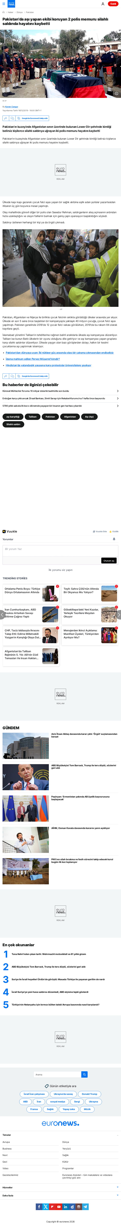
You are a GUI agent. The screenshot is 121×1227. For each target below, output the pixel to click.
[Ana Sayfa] (3, 12)
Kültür (65, 1161)
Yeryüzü (66, 1148)
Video (5, 1168)
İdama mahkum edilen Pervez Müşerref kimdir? (33, 359)
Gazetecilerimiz (10, 1175)
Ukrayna (93, 1101)
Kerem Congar (11, 106)
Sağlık (50, 1109)
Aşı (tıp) (89, 416)
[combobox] (61, 1074)
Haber (10, 12)
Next (5, 1155)
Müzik (87, 1109)
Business (7, 1148)
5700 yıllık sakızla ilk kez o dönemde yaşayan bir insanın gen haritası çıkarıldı (42, 405)
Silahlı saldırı (13, 424)
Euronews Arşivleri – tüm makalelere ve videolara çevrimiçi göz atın (87, 1176)
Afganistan (70, 416)
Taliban (33, 416)
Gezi (5, 1161)
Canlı (113, 3)
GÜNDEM (11, 728)
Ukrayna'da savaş (63, 1094)
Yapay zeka (69, 1109)
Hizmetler (7, 1187)
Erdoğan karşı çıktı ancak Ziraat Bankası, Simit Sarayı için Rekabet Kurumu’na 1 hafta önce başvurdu (54, 398)
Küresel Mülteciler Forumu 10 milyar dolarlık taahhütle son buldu (36, 391)
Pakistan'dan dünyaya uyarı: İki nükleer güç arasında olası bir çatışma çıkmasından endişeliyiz (60, 352)
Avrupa (6, 1142)
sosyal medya (57, 1101)
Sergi (77, 1101)
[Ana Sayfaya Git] (11, 4)
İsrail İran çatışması (34, 1094)
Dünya (20, 12)
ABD (25, 1101)
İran (39, 1101)
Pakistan (30, 12)
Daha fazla (8, 1195)
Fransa (34, 1109)
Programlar (68, 1168)
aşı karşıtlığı (13, 416)
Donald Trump (89, 1094)
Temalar (7, 1135)
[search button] (84, 1074)
